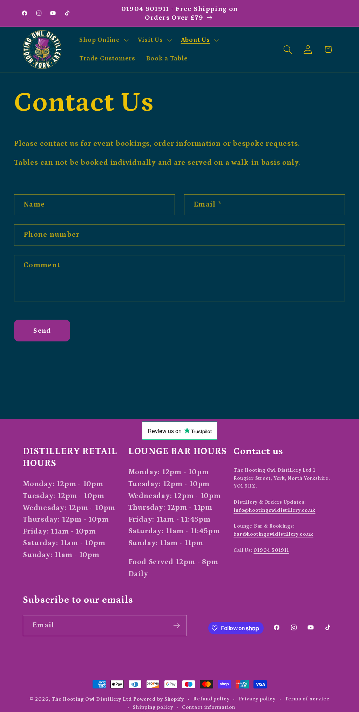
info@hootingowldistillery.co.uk (274, 510)
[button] (103, 40)
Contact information (208, 707)
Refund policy (211, 699)
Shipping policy (153, 707)
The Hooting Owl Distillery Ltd (92, 699)
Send (42, 330)
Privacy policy (257, 699)
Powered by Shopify (158, 699)
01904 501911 (271, 550)
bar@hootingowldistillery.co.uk (273, 534)
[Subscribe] (177, 625)
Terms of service (307, 699)
